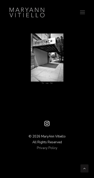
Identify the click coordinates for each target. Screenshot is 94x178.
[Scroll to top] (84, 168)
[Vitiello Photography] (47, 12)
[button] (82, 12)
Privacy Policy (47, 148)
